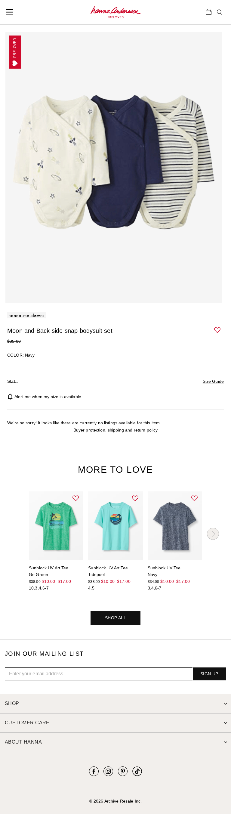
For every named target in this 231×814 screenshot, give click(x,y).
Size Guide (213, 381)
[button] (218, 330)
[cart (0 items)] (208, 11)
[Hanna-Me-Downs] (115, 12)
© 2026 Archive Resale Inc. (115, 801)
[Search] (219, 12)
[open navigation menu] (9, 12)
